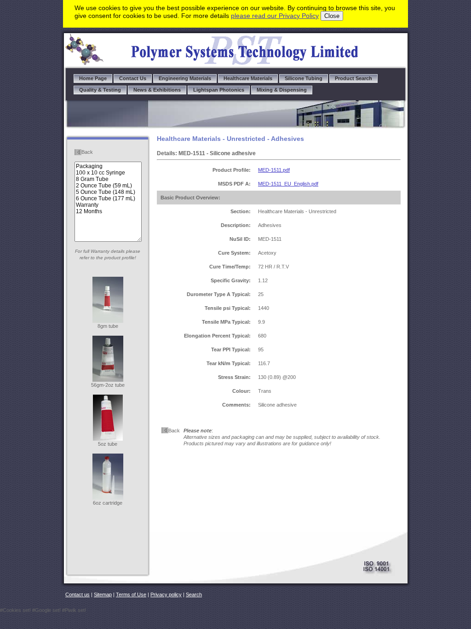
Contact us (77, 594)
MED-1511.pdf (274, 170)
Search (194, 594)
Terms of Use (131, 594)
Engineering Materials (185, 78)
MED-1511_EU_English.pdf (288, 183)
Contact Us (132, 78)
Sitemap (103, 594)
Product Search (353, 78)
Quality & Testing (100, 90)
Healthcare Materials (248, 78)
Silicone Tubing (303, 78)
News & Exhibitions (157, 90)
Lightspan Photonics (218, 90)
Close (331, 15)
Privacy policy (166, 594)
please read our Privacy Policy (275, 15)
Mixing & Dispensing (282, 90)
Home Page (93, 78)
